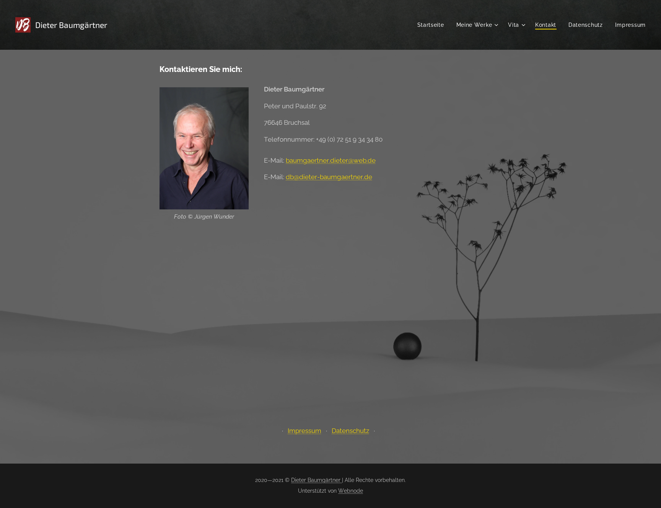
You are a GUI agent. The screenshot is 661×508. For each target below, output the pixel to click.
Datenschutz (350, 430)
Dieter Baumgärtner (316, 480)
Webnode (350, 491)
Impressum (304, 430)
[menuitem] (432, 24)
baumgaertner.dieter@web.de (331, 160)
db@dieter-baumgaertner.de (329, 177)
